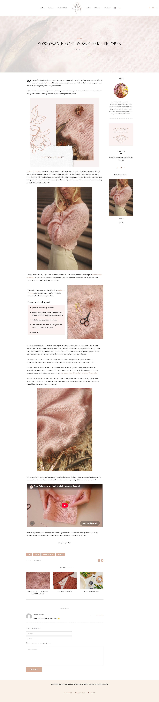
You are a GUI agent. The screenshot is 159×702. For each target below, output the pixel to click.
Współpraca (62, 8)
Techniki (79, 38)
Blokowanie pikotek (91, 591)
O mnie (97, 8)
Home (42, 8)
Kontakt (107, 8)
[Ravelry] (157, 7)
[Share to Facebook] (99, 560)
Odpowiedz (99, 615)
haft (29, 554)
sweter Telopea (48, 554)
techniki (60, 554)
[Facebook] (149, 7)
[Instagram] (153, 7)
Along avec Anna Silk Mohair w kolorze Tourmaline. (79, 373)
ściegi (37, 554)
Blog (89, 8)
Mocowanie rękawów (64, 591)
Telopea (49, 83)
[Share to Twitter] (102, 560)
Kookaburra (121, 218)
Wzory (51, 8)
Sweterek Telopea (33, 171)
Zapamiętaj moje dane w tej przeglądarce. (39, 643)
